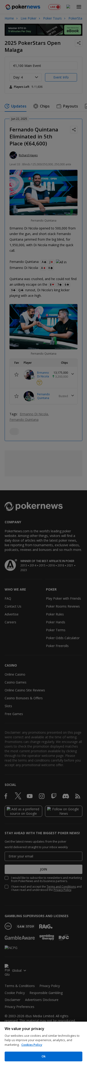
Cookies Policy (31, 1045)
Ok (43, 1056)
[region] (43, 1044)
